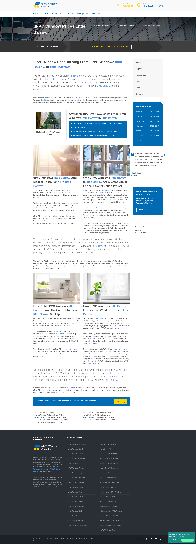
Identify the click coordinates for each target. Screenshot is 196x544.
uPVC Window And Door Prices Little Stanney (100, 420)
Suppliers (139, 69)
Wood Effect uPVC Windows (111, 492)
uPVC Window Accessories (77, 444)
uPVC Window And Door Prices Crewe (97, 415)
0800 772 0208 (51, 401)
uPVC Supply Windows (76, 521)
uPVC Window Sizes (108, 530)
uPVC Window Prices (75, 497)
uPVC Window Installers (76, 478)
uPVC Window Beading (76, 449)
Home (35, 14)
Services (56, 14)
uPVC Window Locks (75, 487)
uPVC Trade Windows (108, 487)
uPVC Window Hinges (76, 473)
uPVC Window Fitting (75, 463)
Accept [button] (187, 539)
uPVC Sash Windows (108, 478)
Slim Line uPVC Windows (110, 482)
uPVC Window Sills (74, 516)
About (45, 14)
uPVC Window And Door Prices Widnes (50, 415)
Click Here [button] (181, 536)
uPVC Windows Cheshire (45, 413)
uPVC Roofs (105, 473)
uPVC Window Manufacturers (111, 525)
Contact (96, 14)
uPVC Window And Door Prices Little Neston (52, 420)
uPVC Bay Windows (108, 449)
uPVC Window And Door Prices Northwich (51, 417)
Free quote (82, 14)
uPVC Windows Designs (76, 458)
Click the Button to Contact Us (107, 46)
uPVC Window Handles (76, 482)
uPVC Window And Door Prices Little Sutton (51, 422)
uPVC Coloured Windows (110, 463)
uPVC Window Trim (108, 497)
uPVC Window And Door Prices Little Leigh (99, 417)
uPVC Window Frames (76, 468)
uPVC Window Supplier (109, 516)
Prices (70, 14)
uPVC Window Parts (75, 492)
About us (139, 62)
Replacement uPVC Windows (111, 511)
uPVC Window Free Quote (77, 525)
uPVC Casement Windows (110, 458)
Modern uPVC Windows (109, 506)
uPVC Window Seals (75, 511)
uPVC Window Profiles (76, 501)
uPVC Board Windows (109, 454)
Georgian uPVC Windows (110, 468)
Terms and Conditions (81, 538)
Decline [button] (175, 539)
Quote (138, 88)
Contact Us (120, 401)
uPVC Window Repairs (76, 506)
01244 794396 (128, 6)
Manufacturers (141, 75)
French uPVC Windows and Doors (113, 521)
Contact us (139, 94)
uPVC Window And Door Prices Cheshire (98, 413)
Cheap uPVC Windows (109, 444)
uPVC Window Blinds (75, 454)
